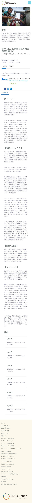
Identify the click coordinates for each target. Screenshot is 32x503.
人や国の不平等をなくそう (7, 456)
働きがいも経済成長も (6, 451)
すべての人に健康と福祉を (7, 438)
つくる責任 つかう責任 (6, 461)
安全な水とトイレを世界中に (8, 446)
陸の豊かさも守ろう (6, 469)
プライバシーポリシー (7, 479)
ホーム (3, 423)
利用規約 (3, 482)
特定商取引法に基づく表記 (9, 484)
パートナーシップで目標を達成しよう (10, 474)
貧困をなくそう (5, 433)
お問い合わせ (5, 430)
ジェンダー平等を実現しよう (8, 443)
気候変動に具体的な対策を (7, 464)
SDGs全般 (3, 476)
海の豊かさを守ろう (6, 466)
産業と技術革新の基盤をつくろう (9, 453)
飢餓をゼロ (4, 436)
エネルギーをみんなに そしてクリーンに (11, 448)
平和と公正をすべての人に (7, 471)
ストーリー (4, 92)
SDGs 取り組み (5, 428)
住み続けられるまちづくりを (8, 458)
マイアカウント (5, 426)
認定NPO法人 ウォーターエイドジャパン (19, 79)
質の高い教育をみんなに (7, 441)
